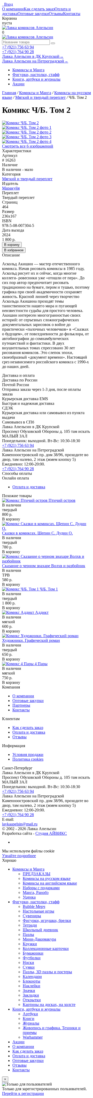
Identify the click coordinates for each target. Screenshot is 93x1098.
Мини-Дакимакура (39, 939)
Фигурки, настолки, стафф (35, 74)
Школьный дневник (40, 930)
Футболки (32, 958)
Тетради (30, 925)
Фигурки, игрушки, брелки (47, 920)
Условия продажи (27, 754)
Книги (28, 1018)
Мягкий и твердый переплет (27, 179)
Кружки (30, 944)
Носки (28, 962)
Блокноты (31, 981)
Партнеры (21, 705)
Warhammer (33, 1037)
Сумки (29, 967)
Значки (29, 990)
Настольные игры (38, 911)
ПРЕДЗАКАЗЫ (36, 874)
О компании (13, 9)
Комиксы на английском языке (50, 883)
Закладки (31, 995)
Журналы (31, 1023)
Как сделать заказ (39, 9)
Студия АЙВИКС (51, 833)
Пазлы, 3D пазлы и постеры (47, 972)
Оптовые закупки (33, 13)
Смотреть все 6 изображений (27, 146)
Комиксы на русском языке (47, 878)
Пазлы (28, 934)
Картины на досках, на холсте (49, 1004)
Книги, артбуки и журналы (36, 79)
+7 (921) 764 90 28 (18, 52)
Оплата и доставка (28, 487)
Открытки (32, 1000)
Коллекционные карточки (46, 948)
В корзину (12, 245)
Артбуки (30, 1014)
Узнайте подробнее (19, 855)
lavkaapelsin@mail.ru (19, 824)
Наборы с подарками (41, 888)
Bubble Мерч (34, 906)
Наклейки (31, 986)
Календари (32, 976)
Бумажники (33, 953)
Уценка (29, 897)
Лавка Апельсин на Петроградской (35, 61)
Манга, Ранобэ (36, 892)
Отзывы (56, 13)
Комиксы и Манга (28, 70)
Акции (18, 84)
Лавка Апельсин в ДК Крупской (33, 56)
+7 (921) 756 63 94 (18, 47)
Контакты (71, 13)
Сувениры (32, 916)
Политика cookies (27, 759)
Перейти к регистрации (23, 1093)
